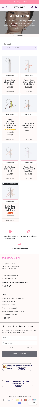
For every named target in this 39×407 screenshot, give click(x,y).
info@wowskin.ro (10, 275)
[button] (10, 130)
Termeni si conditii (9, 308)
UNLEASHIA (10, 92)
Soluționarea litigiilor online (13, 311)
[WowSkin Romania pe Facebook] (2, 286)
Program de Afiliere (10, 315)
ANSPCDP (6, 318)
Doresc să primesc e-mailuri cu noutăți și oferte (19, 348)
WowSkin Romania (25, 396)
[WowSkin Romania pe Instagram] (5, 286)
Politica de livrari (8, 305)
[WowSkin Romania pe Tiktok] (10, 286)
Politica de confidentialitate (13, 298)
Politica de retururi (9, 302)
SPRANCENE (21, 35)
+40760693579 (9, 279)
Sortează (6, 44)
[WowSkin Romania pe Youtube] (7, 286)
